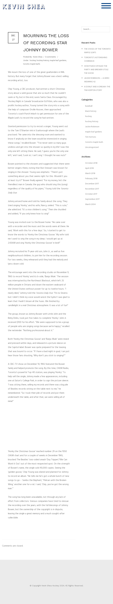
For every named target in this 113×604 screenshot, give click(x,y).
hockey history (43, 60)
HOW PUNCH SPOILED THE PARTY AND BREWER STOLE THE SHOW (96, 69)
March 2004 (90, 204)
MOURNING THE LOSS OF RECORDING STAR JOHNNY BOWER (46, 42)
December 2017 (92, 183)
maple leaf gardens (58, 60)
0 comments (50, 57)
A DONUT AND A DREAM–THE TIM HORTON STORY (97, 88)
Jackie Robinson (92, 126)
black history (90, 111)
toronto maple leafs (31, 64)
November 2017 (92, 189)
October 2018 (91, 163)
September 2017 (92, 199)
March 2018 (90, 173)
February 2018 (91, 178)
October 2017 (91, 194)
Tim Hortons (90, 137)
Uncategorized (92, 147)
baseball (88, 106)
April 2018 (89, 168)
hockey (32, 60)
